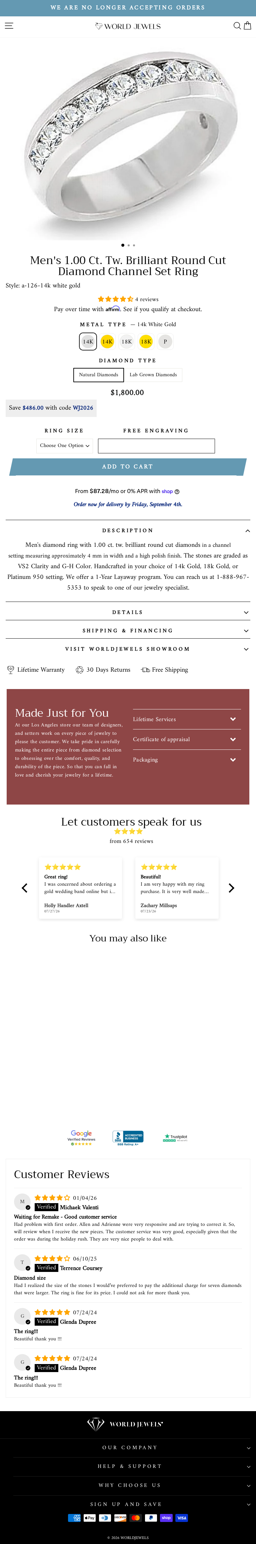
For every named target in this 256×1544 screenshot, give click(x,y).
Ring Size (64, 431)
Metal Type (128, 325)
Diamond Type (128, 361)
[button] (116, 299)
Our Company (130, 1448)
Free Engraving (156, 431)
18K (126, 342)
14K (88, 342)
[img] (131, 832)
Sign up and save (126, 1504)
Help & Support (130, 1466)
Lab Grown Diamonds (153, 375)
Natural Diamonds (98, 375)
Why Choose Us (130, 1485)
